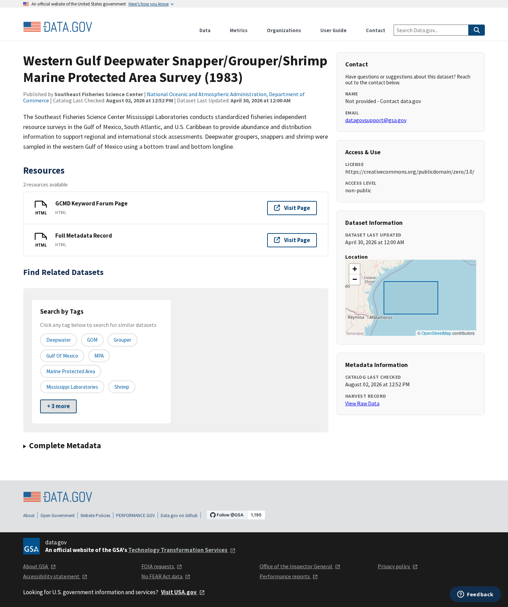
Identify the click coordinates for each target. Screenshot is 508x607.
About (29, 515)
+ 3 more (58, 406)
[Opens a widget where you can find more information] (475, 595)
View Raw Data (362, 403)
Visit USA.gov (179, 592)
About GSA (36, 566)
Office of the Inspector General (296, 566)
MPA (99, 355)
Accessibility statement (52, 576)
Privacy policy (394, 566)
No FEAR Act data (162, 576)
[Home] (57, 27)
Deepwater (58, 340)
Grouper (122, 340)
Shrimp (121, 387)
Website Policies (95, 515)
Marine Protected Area (70, 371)
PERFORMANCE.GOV (135, 515)
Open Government (57, 515)
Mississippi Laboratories (72, 387)
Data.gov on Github (179, 515)
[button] (354, 269)
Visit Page (297, 208)
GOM (92, 340)
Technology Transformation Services (178, 550)
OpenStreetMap (436, 333)
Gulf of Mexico (62, 355)
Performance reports (285, 576)
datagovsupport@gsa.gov (375, 120)
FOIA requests (158, 566)
